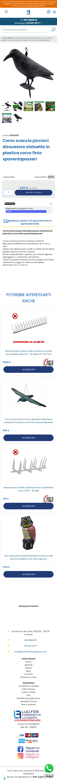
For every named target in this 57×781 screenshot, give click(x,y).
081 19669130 (30, 20)
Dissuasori (37, 38)
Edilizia (29, 38)
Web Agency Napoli (43, 776)
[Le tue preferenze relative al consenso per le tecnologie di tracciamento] (4, 778)
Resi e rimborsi (28, 704)
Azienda (28, 664)
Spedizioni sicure (28, 701)
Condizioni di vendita (28, 686)
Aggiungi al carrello (33, 193)
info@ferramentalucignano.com (30, 651)
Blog (28, 671)
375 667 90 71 (33, 23)
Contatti (28, 674)
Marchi (28, 668)
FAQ (28, 695)
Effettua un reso (29, 677)
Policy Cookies (28, 692)
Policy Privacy (28, 689)
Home (24, 38)
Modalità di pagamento (28, 698)
